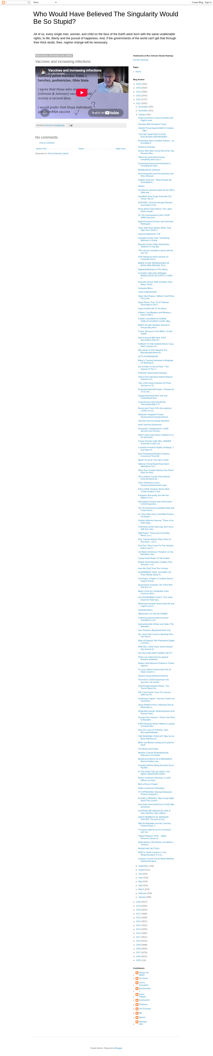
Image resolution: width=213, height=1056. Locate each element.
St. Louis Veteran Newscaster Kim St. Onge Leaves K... (154, 670)
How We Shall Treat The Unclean (153, 568)
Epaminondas (145, 989)
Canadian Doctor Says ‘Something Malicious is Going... (153, 239)
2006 (138, 956)
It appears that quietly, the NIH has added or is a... (153, 496)
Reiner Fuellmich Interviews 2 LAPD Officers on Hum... (154, 779)
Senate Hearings (140, 60)
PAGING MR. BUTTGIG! (148, 848)
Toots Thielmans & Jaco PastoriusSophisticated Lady (152, 484)
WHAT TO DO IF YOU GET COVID (153, 460)
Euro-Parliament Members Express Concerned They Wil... (154, 455)
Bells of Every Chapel (148, 784)
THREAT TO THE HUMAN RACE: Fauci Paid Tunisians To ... (156, 345)
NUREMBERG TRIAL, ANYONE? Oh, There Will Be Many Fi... (155, 573)
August (141, 870)
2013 (138, 929)
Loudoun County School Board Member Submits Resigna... (156, 860)
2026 (138, 84)
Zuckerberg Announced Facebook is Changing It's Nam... (154, 164)
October (142, 114)
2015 (138, 921)
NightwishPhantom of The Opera (153, 269)
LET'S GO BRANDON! (148, 356)
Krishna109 (144, 1000)
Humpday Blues (145, 288)
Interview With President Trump (152, 124)
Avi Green (143, 978)
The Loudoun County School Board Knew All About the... (154, 477)
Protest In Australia (146, 147)
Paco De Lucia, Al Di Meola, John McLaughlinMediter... (153, 731)
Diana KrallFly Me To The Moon (152, 308)
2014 (138, 925)
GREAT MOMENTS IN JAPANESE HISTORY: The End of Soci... (153, 818)
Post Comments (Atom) (58, 153)
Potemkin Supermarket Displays (152, 373)
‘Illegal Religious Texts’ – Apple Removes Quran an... (152, 837)
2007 (138, 952)
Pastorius (143, 1004)
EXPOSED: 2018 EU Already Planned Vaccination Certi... (155, 203)
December (143, 107)
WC (140, 1013)
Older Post (120, 149)
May (140, 881)
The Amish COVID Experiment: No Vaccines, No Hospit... (153, 681)
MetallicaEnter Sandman (149, 170)
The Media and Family (148, 749)
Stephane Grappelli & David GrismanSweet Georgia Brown (153, 415)
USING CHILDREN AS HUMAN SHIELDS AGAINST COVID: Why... (154, 320)
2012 (138, 933)
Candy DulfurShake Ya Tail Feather (154, 558)
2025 (138, 88)
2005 (138, 960)
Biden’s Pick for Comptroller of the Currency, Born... (153, 592)
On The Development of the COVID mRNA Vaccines (154, 216)
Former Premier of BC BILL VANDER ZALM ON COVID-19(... (154, 442)
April (140, 885)
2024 (138, 92)
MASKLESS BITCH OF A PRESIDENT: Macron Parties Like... (155, 760)
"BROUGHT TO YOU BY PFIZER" (153, 614)
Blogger (118, 1048)
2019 (138, 906)
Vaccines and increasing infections (153, 421)
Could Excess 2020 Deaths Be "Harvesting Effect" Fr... (152, 403)
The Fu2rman (145, 1009)
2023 (138, 95)
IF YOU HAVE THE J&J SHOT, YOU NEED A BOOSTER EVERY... (154, 773)
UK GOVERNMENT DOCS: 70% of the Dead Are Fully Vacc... (155, 598)
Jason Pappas (142, 995)
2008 (138, 949)
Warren (142, 1017)
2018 (138, 910)
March (141, 889)
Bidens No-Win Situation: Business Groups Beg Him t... (154, 326)
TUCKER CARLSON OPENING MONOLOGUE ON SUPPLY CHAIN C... (155, 275)
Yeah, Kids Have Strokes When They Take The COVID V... (154, 229)
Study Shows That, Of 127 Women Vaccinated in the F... (153, 303)
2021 (138, 103)
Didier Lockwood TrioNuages (151, 788)
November (143, 110)
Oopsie (141, 186)
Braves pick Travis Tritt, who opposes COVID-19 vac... (155, 409)
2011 (138, 937)
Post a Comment (46, 143)
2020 (138, 902)
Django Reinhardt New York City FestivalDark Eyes (152, 397)
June (140, 878)
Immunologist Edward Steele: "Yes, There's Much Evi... (154, 687)
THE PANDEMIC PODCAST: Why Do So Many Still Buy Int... (156, 737)
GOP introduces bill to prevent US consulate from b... (153, 258)
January (142, 897)
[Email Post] (71, 125)
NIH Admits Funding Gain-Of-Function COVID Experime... (155, 503)
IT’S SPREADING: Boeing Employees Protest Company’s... (155, 793)
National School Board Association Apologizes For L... (153, 465)
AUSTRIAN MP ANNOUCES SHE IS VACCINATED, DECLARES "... (154, 812)
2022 (138, 99)
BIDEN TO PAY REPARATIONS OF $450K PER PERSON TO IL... (153, 264)
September (143, 866)
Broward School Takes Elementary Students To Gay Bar (153, 245)
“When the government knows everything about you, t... (151, 158)
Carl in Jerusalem (143, 983)
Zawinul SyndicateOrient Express (153, 676)
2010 (138, 941)
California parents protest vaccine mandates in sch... (153, 619)
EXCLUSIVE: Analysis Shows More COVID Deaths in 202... (154, 490)
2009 (138, 945)
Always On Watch (144, 973)
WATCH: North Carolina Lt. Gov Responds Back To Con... (152, 853)
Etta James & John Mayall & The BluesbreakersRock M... (152, 351)
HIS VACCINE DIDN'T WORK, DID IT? (155, 653)
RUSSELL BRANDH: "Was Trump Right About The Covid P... (156, 799)
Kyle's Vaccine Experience (150, 425)
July (140, 874)
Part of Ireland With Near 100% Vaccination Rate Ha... (152, 339)
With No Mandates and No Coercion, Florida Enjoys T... (154, 824)
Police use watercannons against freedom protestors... (153, 658)
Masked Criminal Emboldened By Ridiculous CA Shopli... (153, 754)
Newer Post (41, 149)
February (142, 893)
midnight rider (143, 1023)
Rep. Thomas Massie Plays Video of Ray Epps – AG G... (154, 540)
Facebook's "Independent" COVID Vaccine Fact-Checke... (153, 430)
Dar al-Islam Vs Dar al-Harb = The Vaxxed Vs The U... (153, 367)
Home (81, 149)
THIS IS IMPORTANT (147, 292)
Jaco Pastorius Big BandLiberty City (154, 630)
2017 (138, 914)
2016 (138, 917)
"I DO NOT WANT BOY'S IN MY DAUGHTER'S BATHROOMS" (152, 135)
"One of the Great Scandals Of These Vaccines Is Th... (154, 384)
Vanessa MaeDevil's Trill (149, 234)
